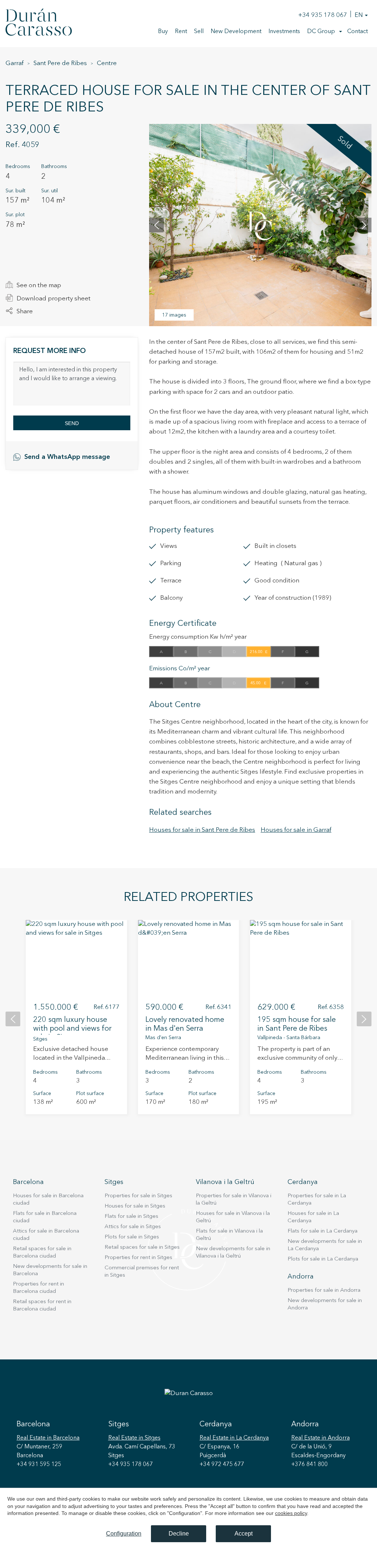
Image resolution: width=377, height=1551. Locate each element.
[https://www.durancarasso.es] (39, 23)
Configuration (123, 1533)
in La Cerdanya (234, 1438)
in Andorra (320, 1438)
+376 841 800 (309, 1465)
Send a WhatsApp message (67, 457)
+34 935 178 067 (322, 15)
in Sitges (134, 1438)
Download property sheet (54, 299)
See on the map (39, 285)
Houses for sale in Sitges (135, 1206)
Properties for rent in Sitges (138, 1258)
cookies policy (291, 1513)
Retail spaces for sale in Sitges (142, 1247)
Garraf (15, 63)
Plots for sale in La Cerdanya (323, 1259)
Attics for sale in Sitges (133, 1227)
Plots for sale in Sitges (132, 1237)
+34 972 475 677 (222, 1465)
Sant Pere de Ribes (60, 63)
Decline (179, 1533)
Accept (244, 1533)
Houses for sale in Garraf (296, 830)
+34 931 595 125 (39, 1465)
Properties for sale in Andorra (324, 1290)
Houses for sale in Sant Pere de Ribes (202, 830)
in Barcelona (48, 1438)
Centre (107, 63)
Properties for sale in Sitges (138, 1196)
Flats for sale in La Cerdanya (322, 1231)
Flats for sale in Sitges (131, 1216)
